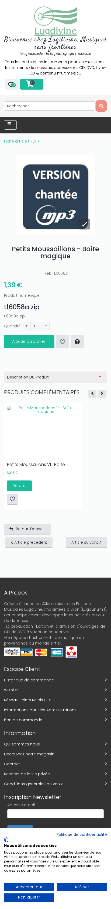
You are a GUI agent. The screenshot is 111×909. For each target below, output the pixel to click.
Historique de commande (29, 680)
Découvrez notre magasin (29, 754)
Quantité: (13, 326)
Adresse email (22, 805)
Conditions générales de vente (34, 784)
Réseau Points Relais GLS (27, 700)
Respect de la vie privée (27, 774)
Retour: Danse (29, 529)
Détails (18, 485)
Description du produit (28, 377)
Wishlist (11, 690)
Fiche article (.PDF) (21, 141)
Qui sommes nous (22, 744)
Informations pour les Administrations (40, 710)
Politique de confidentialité (82, 834)
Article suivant (84, 542)
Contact (12, 764)
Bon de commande (23, 720)
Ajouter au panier (28, 341)
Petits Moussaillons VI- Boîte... (37, 464)
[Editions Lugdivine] (55, 21)
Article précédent (30, 542)
